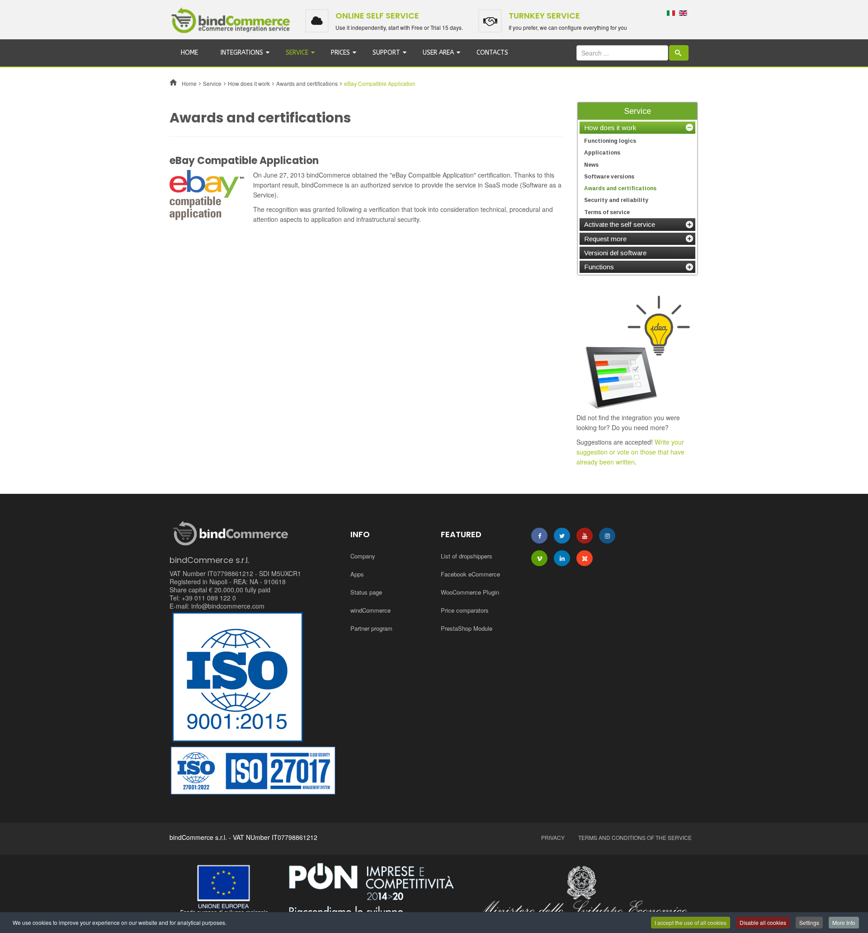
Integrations (242, 52)
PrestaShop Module (466, 628)
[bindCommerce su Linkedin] (562, 558)
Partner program (371, 628)
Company (362, 556)
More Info (843, 922)
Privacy (553, 837)
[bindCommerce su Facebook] (539, 536)
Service (297, 52)
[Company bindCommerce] (434, 891)
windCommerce (370, 610)
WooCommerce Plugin (470, 592)
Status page (366, 592)
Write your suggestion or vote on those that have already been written (630, 451)
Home (189, 52)
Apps (357, 574)
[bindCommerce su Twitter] (562, 536)
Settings (809, 922)
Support (386, 52)
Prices (340, 52)
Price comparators (465, 610)
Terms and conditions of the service (635, 837)
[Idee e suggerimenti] (637, 352)
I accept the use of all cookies (690, 922)
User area (438, 52)
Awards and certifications (307, 83)
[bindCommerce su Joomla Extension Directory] (584, 558)
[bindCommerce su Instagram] (607, 536)
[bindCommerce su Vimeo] (539, 558)
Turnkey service (544, 15)
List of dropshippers (466, 556)
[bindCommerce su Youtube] (584, 536)
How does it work (249, 83)
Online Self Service (377, 15)
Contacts (492, 52)
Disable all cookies (763, 922)
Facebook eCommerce (470, 574)
